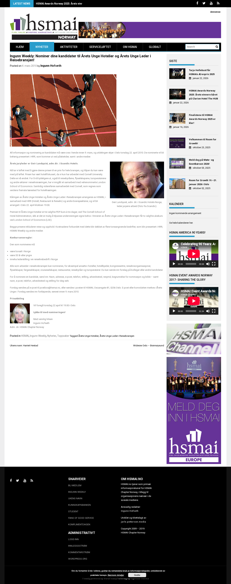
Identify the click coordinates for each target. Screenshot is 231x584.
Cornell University (93, 174)
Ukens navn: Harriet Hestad (24, 345)
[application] (193, 254)
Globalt (155, 47)
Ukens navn (75, 498)
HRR (33, 156)
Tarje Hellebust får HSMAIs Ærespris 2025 (202, 72)
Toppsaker (63, 335)
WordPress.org (77, 558)
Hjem (20, 47)
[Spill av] (174, 264)
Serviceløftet (100, 47)
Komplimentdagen (79, 524)
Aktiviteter (68, 47)
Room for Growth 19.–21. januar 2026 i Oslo (203, 182)
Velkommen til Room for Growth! (202, 141)
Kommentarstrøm (79, 552)
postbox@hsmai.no (50, 287)
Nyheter (42, 47)
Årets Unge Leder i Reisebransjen (117, 336)
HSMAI (25, 335)
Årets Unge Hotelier (88, 336)
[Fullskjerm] (213, 264)
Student (73, 511)
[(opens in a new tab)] (177, 74)
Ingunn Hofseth (50, 65)
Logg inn (73, 539)
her (191, 222)
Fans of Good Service (81, 518)
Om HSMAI (130, 47)
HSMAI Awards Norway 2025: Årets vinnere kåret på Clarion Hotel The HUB (80, 3)
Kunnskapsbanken (79, 505)
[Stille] (208, 264)
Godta (137, 575)
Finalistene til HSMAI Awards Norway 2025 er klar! (202, 119)
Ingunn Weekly (38, 335)
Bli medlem (74, 485)
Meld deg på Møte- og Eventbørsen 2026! (201, 162)
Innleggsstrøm (77, 545)
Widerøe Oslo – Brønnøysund (148, 345)
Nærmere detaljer (116, 575)
